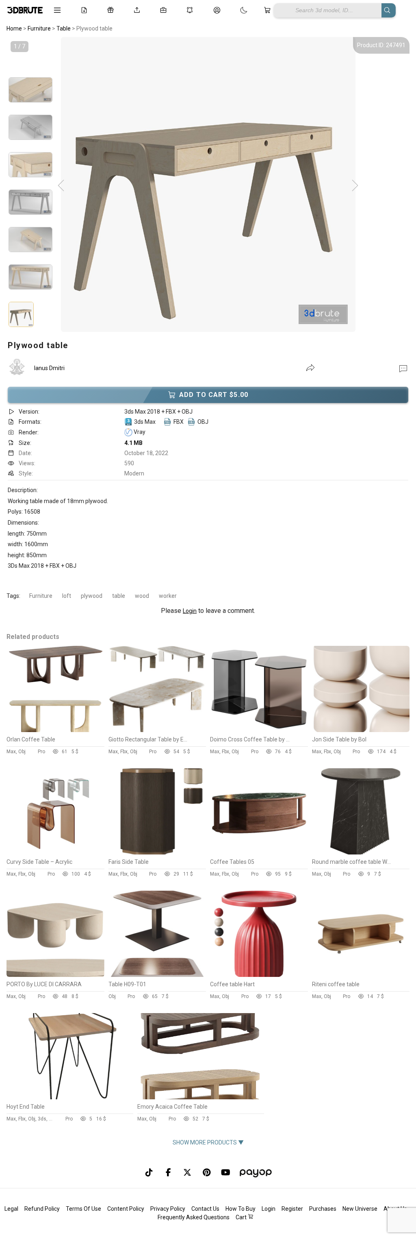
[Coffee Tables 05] (259, 852)
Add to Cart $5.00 (213, 395)
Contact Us (205, 1208)
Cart (242, 1217)
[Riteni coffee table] (361, 975)
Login (190, 611)
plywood (91, 596)
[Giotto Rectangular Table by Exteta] (157, 730)
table (118, 596)
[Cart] (269, 10)
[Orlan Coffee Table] (55, 730)
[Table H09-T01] (157, 975)
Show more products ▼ (208, 1142)
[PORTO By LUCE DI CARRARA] (55, 975)
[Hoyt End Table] (69, 1097)
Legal (11, 1208)
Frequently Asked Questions (194, 1217)
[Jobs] (165, 10)
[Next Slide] (355, 186)
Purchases (322, 1208)
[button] (403, 368)
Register (292, 1208)
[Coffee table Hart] (259, 975)
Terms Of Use (83, 1208)
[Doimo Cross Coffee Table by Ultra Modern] (259, 730)
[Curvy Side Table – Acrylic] (55, 852)
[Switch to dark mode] (235, 10)
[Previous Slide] (61, 186)
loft (66, 596)
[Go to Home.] (24, 10)
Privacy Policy (167, 1208)
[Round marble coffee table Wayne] (361, 852)
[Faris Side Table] (157, 852)
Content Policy (125, 1208)
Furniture (40, 596)
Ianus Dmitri (49, 368)
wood (142, 596)
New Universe (359, 1208)
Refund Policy (42, 1208)
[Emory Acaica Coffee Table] (200, 1097)
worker (168, 596)
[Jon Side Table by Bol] (361, 730)
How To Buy (240, 1208)
